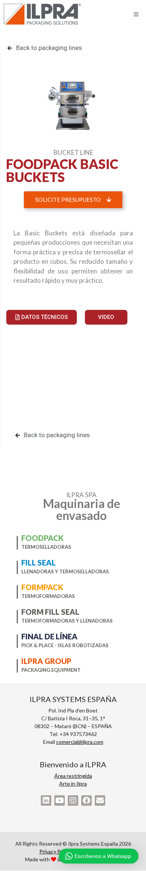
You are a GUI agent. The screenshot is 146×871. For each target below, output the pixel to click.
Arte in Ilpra (73, 783)
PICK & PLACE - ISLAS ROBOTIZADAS (65, 645)
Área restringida (73, 776)
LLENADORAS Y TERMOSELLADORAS (65, 571)
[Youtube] (59, 800)
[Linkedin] (46, 800)
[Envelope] (100, 800)
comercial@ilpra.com (79, 742)
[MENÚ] (138, 14)
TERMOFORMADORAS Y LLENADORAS (67, 621)
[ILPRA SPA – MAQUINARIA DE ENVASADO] (42, 14)
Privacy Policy (55, 851)
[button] (73, 200)
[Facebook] (86, 800)
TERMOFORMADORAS (48, 596)
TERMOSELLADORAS (46, 547)
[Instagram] (73, 800)
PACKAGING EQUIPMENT (50, 670)
